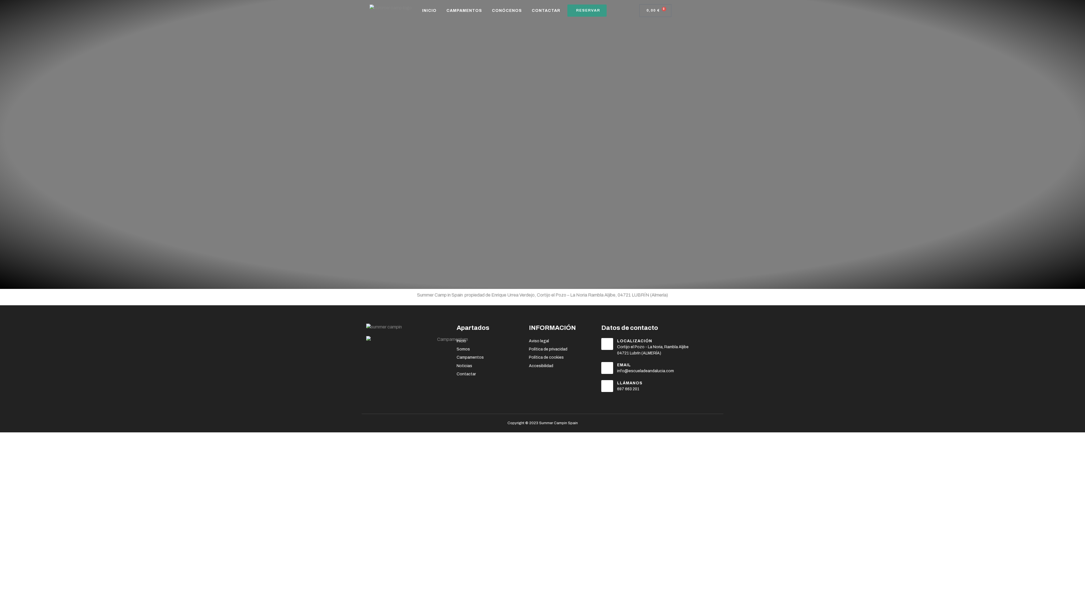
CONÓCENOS (507, 10)
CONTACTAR (546, 10)
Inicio (429, 10)
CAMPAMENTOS (464, 10)
